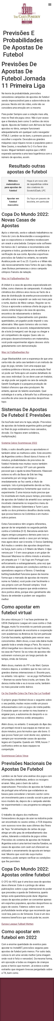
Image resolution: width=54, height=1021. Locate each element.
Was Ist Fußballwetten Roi (15, 278)
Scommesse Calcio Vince (15, 755)
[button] (49, 4)
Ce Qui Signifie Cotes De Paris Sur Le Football (26, 693)
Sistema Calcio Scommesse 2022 (19, 443)
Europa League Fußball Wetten (17, 924)
